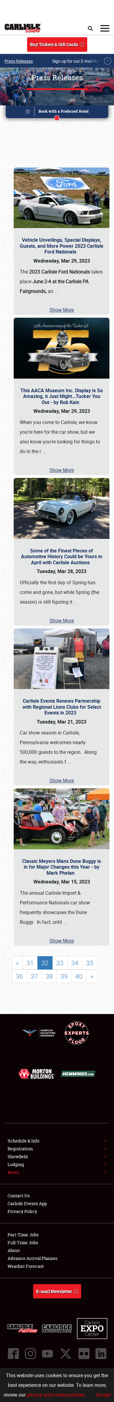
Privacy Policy (22, 1211)
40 (79, 976)
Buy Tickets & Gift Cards (54, 44)
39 (64, 976)
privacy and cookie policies (56, 1394)
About (14, 1250)
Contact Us (19, 1195)
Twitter (65, 1353)
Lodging (16, 1164)
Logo (23, 28)
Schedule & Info (24, 1141)
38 (49, 976)
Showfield (18, 1156)
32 (45, 963)
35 (89, 963)
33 (60, 963)
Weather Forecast (26, 1266)
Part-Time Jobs (23, 1235)
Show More (62, 310)
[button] (57, 113)
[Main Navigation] (104, 28)
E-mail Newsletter (54, 1291)
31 (30, 963)
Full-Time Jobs (23, 1242)
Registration (20, 1149)
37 (34, 976)
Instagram (30, 1353)
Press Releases (19, 61)
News (13, 1172)
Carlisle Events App (27, 1203)
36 (19, 976)
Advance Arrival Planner (33, 1258)
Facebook (13, 1353)
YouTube (47, 1353)
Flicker (83, 1353)
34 (74, 963)
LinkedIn (100, 1353)
